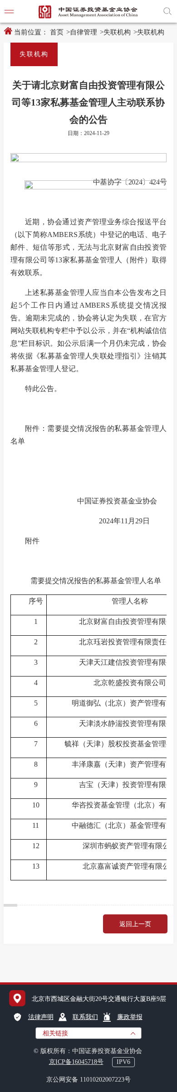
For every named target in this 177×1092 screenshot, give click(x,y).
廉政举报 (130, 1017)
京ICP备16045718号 (76, 1061)
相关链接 (55, 1033)
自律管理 (83, 32)
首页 (57, 32)
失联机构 (117, 32)
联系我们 (85, 1017)
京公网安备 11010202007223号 (88, 1079)
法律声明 (41, 1017)
